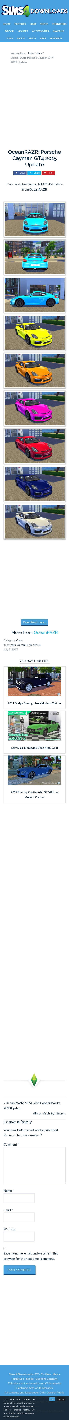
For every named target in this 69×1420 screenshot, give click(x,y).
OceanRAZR (46, 632)
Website (9, 1229)
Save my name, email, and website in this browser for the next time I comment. (31, 1255)
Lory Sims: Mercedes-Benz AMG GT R (34, 747)
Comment (11, 1144)
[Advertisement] (34, 107)
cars (13, 644)
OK (52, 1399)
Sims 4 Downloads (34, 11)
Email (8, 1210)
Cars (19, 640)
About (61, 1399)
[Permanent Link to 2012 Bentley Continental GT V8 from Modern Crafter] (34, 784)
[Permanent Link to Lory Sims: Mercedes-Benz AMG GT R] (34, 739)
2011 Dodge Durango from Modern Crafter (34, 703)
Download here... (34, 622)
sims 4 (37, 644)
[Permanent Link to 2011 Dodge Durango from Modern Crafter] (34, 695)
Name (9, 1190)
